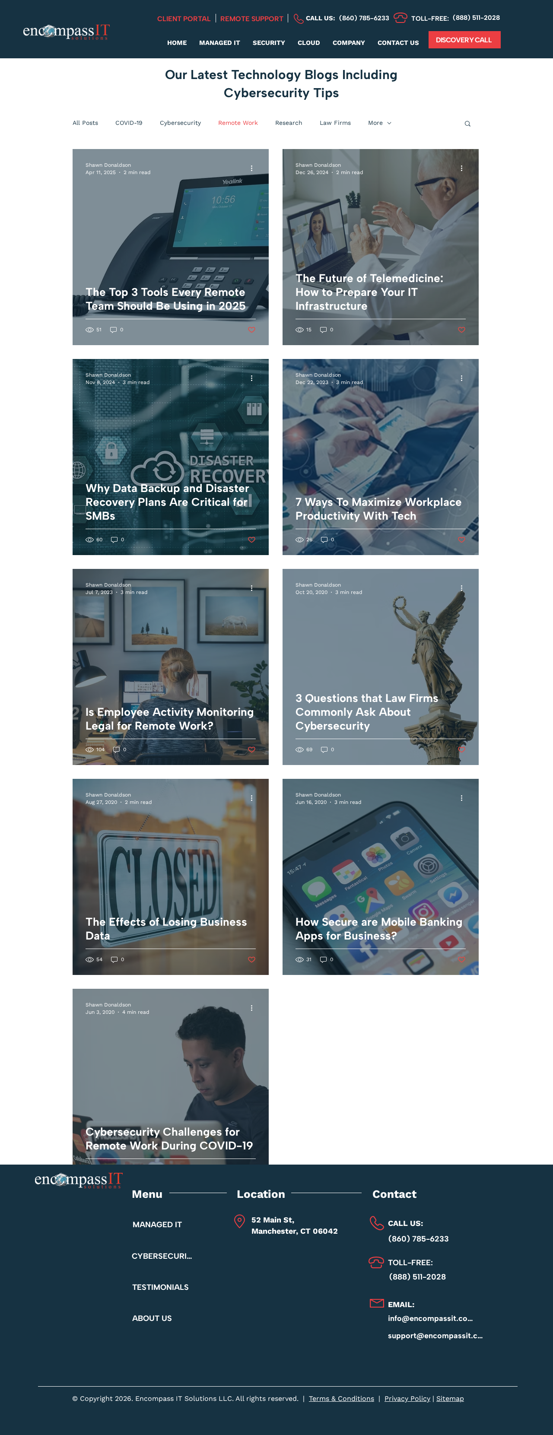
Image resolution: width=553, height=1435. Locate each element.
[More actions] (254, 168)
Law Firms (335, 122)
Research (288, 122)
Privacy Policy (407, 1398)
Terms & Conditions (341, 1398)
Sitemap (450, 1398)
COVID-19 (129, 122)
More (375, 122)
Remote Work (238, 122)
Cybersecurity (180, 122)
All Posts (85, 122)
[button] (219, 43)
